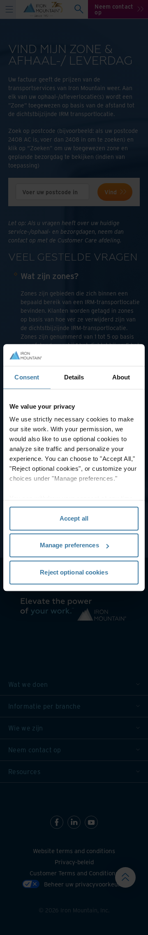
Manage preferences (69, 545)
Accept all (74, 518)
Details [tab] (74, 377)
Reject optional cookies (74, 572)
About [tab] (121, 377)
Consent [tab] (26, 377)
